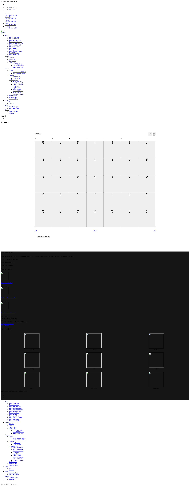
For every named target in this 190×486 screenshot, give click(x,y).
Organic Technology (7, 324)
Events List (12, 59)
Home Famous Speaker (15, 42)
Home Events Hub (14, 37)
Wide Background (18, 83)
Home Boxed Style (14, 54)
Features (7, 69)
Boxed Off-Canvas (18, 91)
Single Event (12, 62)
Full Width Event (17, 64)
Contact (7, 110)
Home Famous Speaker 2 (16, 43)
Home (6, 35)
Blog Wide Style (13, 107)
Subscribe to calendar (43, 236)
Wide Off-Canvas (17, 92)
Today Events (12, 61)
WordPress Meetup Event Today (9, 298)
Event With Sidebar (18, 65)
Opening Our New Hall (6, 283)
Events (7, 56)
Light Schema (16, 88)
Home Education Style (15, 45)
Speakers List (16, 76)
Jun (154, 230)
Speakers (11, 75)
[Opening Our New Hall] (95, 276)
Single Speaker (17, 78)
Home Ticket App (14, 53)
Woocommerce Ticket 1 (19, 72)
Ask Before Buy (13, 111)
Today (95, 230)
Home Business (13, 48)
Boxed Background (18, 84)
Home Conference (14, 38)
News (6, 105)
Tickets (11, 70)
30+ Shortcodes (13, 95)
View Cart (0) (12, 7)
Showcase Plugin (13, 99)
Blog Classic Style (14, 108)
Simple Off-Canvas (18, 94)
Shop (6, 100)
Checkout (11, 103)
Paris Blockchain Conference (8, 313)
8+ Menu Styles (13, 80)
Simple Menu (16, 86)
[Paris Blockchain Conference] (95, 306)
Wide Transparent (18, 81)
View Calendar (5, 325)
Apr (36, 230)
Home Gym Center (14, 46)
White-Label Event (18, 67)
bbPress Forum (13, 97)
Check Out (12, 9)
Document (11, 113)
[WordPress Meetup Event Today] (95, 291)
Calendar (11, 57)
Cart (10, 102)
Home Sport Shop (14, 50)
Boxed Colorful (17, 89)
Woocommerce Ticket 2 (19, 73)
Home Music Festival (15, 40)
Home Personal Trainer (15, 51)
